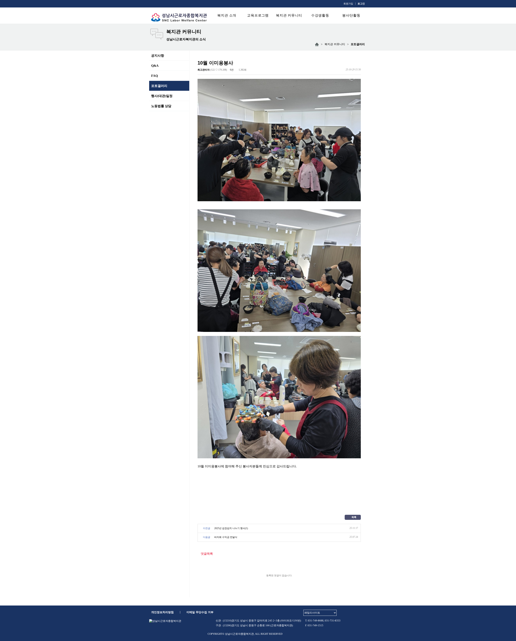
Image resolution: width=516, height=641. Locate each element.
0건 (231, 69)
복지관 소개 (226, 15)
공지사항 (157, 55)
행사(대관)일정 (162, 96)
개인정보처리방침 (162, 612)
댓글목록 (206, 553)
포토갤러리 (159, 86)
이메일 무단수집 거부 (199, 612)
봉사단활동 (351, 15)
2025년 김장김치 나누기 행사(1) (231, 528)
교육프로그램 (258, 15)
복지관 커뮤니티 (289, 15)
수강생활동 (320, 15)
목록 (353, 517)
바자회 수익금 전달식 (225, 537)
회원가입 (348, 3)
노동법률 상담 (161, 106)
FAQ (154, 75)
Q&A (155, 65)
